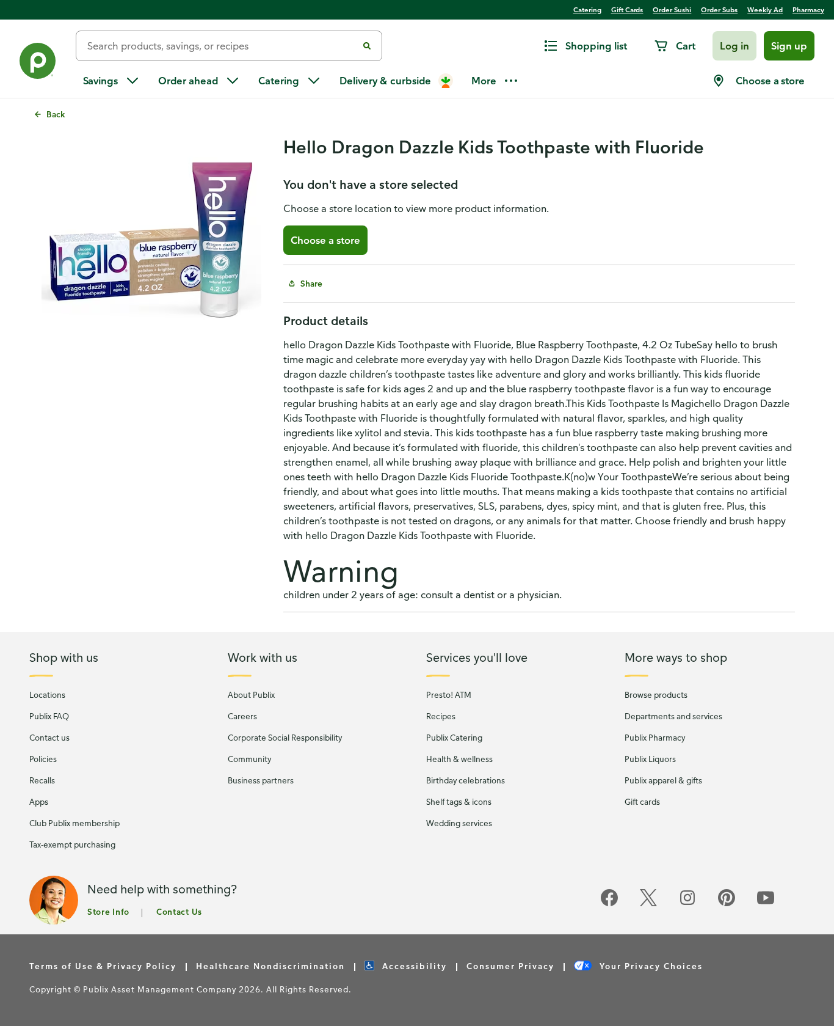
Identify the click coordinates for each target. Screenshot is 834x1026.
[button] (734, 45)
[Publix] (38, 63)
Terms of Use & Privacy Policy (102, 966)
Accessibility (413, 966)
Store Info (108, 911)
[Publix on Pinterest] (726, 904)
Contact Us (179, 911)
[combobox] (221, 46)
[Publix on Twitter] (648, 904)
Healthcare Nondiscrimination (270, 966)
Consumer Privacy (510, 966)
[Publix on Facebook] (609, 904)
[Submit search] (367, 46)
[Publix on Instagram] (687, 904)
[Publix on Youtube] (765, 904)
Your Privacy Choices (649, 966)
